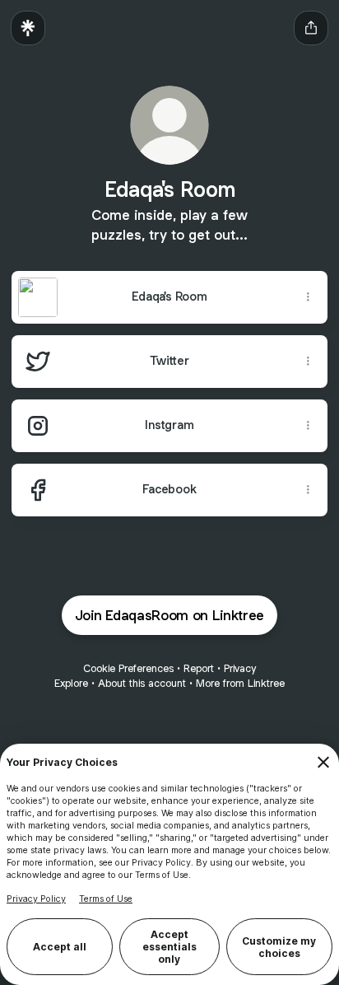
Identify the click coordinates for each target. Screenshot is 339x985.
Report (198, 668)
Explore (71, 683)
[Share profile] (311, 28)
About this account (142, 683)
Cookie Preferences (128, 668)
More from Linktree (240, 683)
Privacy (240, 668)
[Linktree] (28, 28)
